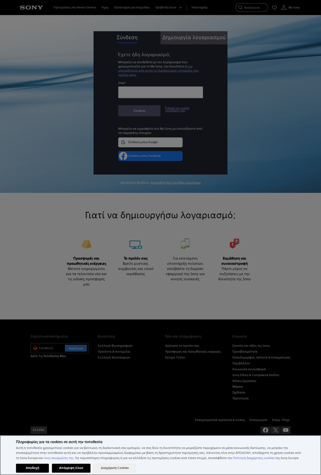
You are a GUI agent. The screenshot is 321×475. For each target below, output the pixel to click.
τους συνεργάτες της (58, 458)
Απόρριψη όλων (71, 468)
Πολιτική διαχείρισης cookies (253, 458)
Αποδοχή (32, 468)
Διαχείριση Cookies (115, 468)
